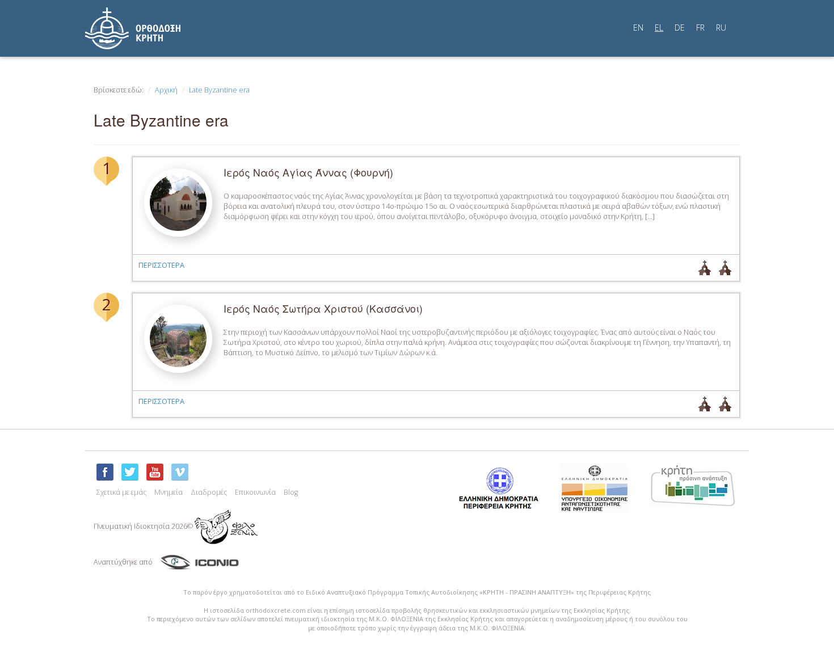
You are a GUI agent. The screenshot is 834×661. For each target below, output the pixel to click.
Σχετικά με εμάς (121, 492)
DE (680, 27)
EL (659, 27)
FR (700, 27)
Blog (291, 492)
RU (721, 27)
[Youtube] (154, 472)
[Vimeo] (179, 472)
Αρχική (166, 90)
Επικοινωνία (255, 492)
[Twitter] (129, 472)
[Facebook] (104, 472)
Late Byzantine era (219, 90)
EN (638, 27)
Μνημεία (168, 492)
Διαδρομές (209, 492)
